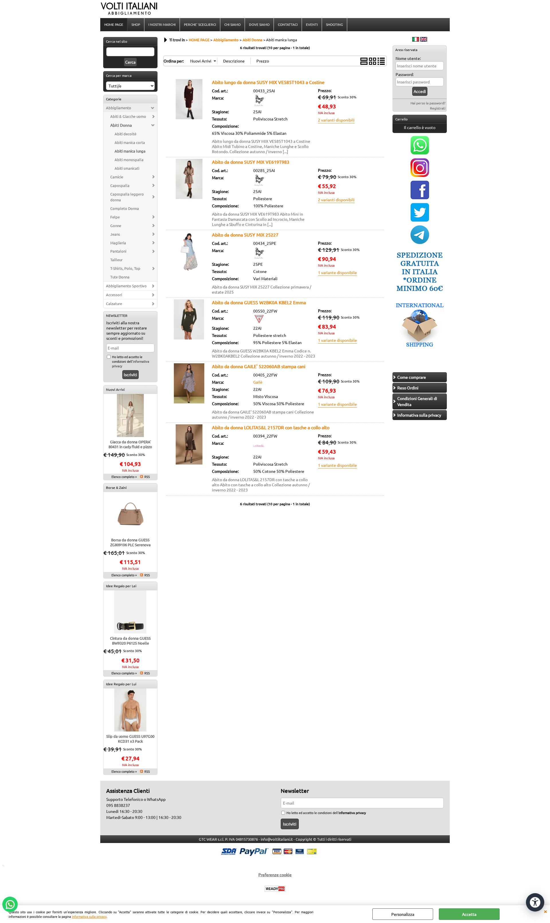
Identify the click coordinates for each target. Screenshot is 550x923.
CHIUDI (545, 911)
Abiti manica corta (130, 142)
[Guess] (259, 321)
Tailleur (116, 259)
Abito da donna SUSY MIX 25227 (245, 234)
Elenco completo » (124, 476)
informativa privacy (352, 812)
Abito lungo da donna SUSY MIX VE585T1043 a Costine (268, 82)
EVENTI (312, 24)
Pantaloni (118, 251)
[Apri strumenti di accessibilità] (535, 902)
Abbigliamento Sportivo (126, 285)
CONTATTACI (288, 24)
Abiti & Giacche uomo (128, 116)
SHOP (135, 24)
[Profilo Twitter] (419, 220)
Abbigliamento (118, 107)
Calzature (114, 303)
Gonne (115, 225)
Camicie (116, 176)
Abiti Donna (121, 125)
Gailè (257, 382)
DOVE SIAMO (259, 24)
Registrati (437, 108)
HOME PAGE (113, 24)
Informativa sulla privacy (89, 916)
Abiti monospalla (129, 159)
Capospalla (119, 185)
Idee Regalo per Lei (121, 586)
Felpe (115, 216)
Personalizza (402, 914)
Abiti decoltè (125, 133)
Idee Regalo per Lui (121, 684)
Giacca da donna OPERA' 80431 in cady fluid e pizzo (130, 444)
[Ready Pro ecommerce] (275, 889)
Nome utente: (408, 58)
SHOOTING (334, 24)
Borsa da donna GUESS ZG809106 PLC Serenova (130, 542)
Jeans (115, 234)
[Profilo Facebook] (419, 197)
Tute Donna (119, 276)
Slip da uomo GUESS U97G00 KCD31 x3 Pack (130, 739)
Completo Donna (124, 208)
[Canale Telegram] (419, 242)
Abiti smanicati (127, 168)
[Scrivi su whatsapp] (419, 152)
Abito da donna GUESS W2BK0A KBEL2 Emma (259, 302)
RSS (147, 476)
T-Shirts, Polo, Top (125, 268)
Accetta (469, 914)
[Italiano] (416, 39)
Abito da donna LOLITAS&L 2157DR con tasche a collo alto (270, 427)
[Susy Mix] (259, 104)
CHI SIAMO (232, 24)
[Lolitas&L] (259, 449)
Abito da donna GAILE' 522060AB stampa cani (258, 366)
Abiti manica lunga (130, 151)
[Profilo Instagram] (419, 175)
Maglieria (118, 242)
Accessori (114, 294)
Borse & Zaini (116, 487)
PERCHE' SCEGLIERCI (200, 24)
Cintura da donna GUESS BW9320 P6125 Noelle (130, 640)
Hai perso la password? (427, 103)
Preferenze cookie (275, 874)
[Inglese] (424, 39)
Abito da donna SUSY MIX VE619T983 (250, 162)
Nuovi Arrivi (115, 389)
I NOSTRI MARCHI (162, 24)
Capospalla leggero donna (127, 197)
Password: (405, 74)
